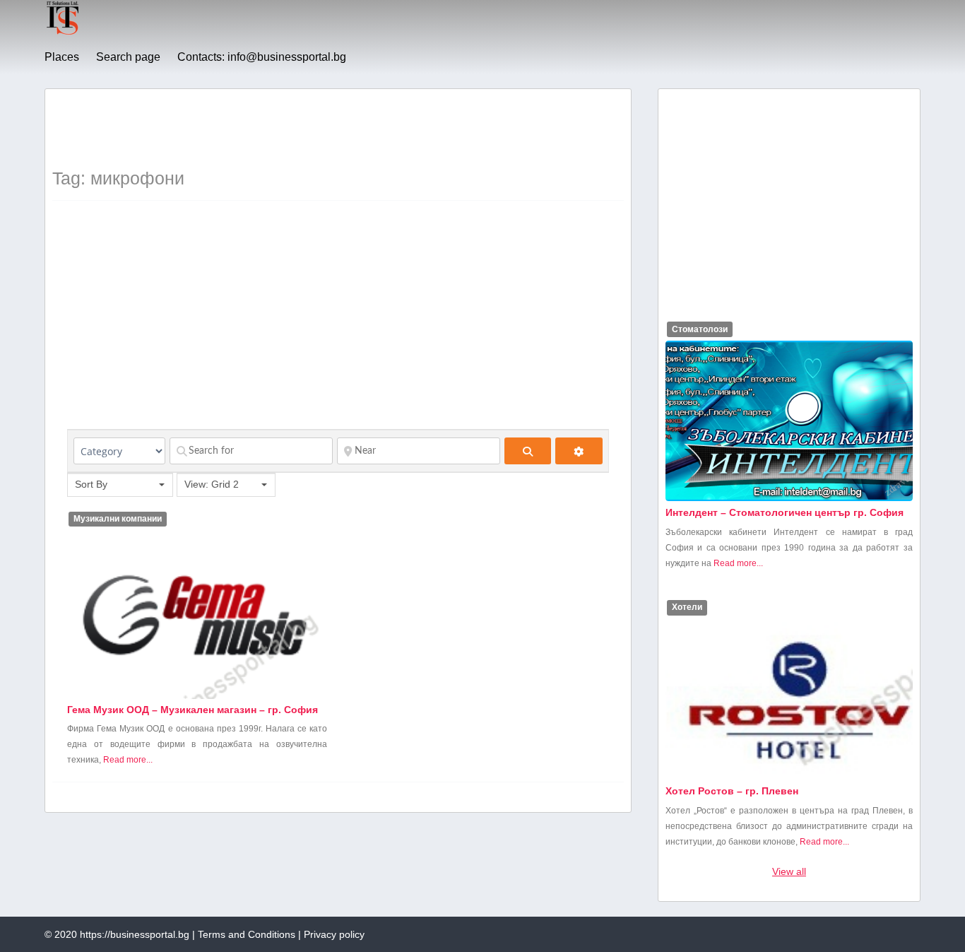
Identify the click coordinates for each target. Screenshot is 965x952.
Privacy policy (334, 934)
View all (789, 871)
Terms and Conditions (246, 934)
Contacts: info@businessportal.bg (261, 57)
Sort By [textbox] (91, 484)
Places (62, 57)
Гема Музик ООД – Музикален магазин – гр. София (192, 709)
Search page (128, 57)
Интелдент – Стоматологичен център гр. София (784, 512)
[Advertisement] (309, 128)
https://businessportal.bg (134, 934)
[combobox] (120, 485)
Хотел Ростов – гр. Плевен (731, 791)
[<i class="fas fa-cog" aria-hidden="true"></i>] (579, 450)
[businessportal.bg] (63, 32)
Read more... (128, 760)
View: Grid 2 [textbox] (211, 484)
